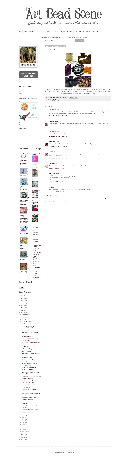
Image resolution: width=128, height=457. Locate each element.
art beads (35, 265)
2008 (22, 437)
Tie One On (25, 330)
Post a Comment (52, 195)
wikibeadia (36, 277)
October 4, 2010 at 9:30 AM (56, 168)
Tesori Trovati (36, 214)
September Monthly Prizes (29, 397)
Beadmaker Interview (36, 231)
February (25, 429)
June (23, 420)
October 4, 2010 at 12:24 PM (57, 181)
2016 (22, 298)
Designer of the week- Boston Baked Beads (30, 333)
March (24, 427)
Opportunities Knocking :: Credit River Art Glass (30, 373)
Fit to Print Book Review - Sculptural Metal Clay (29, 327)
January (24, 431)
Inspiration (36, 254)
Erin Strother (53, 173)
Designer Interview (35, 238)
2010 (22, 312)
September (25, 321)
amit (50, 187)
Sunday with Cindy (27, 357)
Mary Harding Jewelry (36, 153)
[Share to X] (73, 98)
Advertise (40, 31)
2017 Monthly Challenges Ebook (87, 31)
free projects (36, 269)
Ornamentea (68, 91)
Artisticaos (35, 179)
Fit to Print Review (36, 249)
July (23, 417)
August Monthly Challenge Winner (31, 412)
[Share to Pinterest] (77, 98)
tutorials (95, 91)
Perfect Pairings (35, 257)
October (24, 319)
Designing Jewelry (54, 100)
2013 (22, 305)
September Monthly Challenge (30, 409)
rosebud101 (52, 141)
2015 (22, 300)
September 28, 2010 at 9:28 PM (58, 146)
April (23, 424)
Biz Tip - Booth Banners (28, 384)
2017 (22, 296)
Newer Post (49, 199)
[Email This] (70, 98)
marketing (35, 271)
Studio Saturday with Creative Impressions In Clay (30, 381)
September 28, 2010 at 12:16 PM (58, 116)
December (25, 314)
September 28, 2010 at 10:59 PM (58, 158)
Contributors (52, 31)
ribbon (61, 100)
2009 (22, 434)
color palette (36, 267)
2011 (22, 310)
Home (19, 31)
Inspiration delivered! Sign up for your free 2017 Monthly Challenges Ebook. (64, 37)
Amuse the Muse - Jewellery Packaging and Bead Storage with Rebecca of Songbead (24, 215)
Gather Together (26, 351)
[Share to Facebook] (75, 98)
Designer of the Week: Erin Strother (31, 376)
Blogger (71, 452)
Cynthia (51, 163)
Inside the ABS (37, 252)
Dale (50, 151)
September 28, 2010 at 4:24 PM (58, 126)
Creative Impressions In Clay (35, 202)
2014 (22, 303)
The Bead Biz (36, 260)
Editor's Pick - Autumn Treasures (31, 342)
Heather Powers (53, 121)
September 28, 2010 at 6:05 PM (58, 136)
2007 (22, 439)
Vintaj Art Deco (26, 387)
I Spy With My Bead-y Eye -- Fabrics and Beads (29, 390)
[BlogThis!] (72, 98)
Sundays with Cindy (27, 336)
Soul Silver (35, 165)
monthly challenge (35, 274)
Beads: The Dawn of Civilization (30, 367)
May (23, 422)
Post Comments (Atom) (59, 201)
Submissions (29, 31)
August (24, 415)
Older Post (107, 199)
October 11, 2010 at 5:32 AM (57, 191)
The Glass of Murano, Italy (29, 324)
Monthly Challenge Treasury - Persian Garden (30, 364)
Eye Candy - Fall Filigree (28, 370)
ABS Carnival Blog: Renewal (29, 349)
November (25, 317)
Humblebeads (36, 190)
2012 (22, 307)
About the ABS (66, 31)
